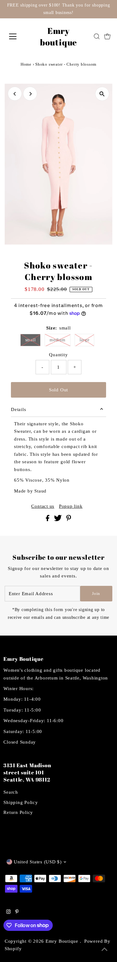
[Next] (30, 94)
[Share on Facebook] (48, 519)
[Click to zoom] (102, 94)
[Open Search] (97, 36)
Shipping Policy (20, 802)
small (30, 340)
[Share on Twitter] (58, 519)
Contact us (42, 506)
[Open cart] (107, 36)
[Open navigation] (17, 36)
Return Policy (18, 812)
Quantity (58, 354)
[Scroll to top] (104, 949)
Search (10, 792)
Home (26, 64)
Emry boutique (58, 36)
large (85, 340)
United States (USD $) (38, 861)
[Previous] (15, 94)
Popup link (71, 506)
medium (58, 340)
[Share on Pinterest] (68, 519)
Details (18, 409)
